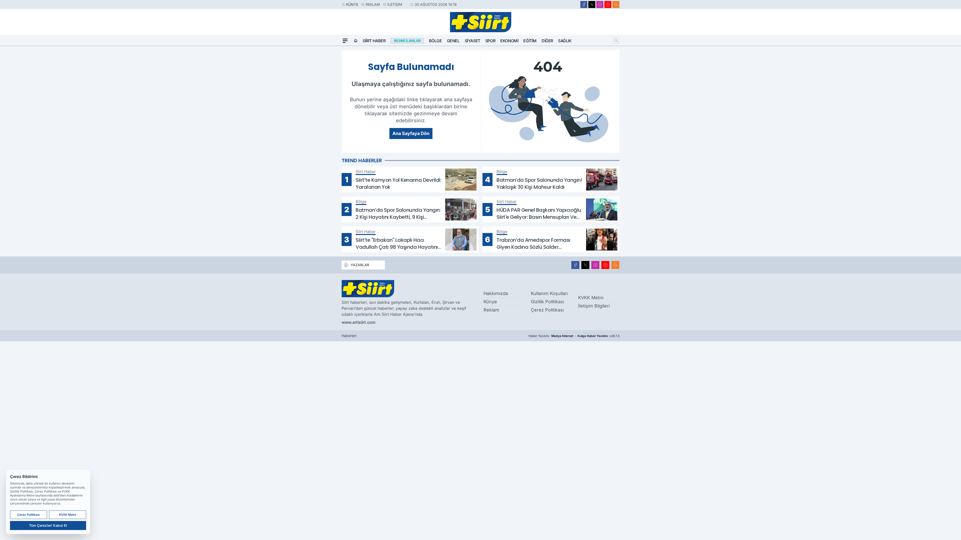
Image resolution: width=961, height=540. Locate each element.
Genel (453, 40)
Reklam (373, 4)
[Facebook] (583, 4)
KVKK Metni (590, 297)
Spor (490, 40)
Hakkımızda (496, 293)
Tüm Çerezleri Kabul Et (48, 525)
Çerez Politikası (547, 309)
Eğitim (530, 40)
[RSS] (615, 4)
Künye (352, 4)
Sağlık (565, 40)
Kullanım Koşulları (549, 293)
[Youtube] (607, 4)
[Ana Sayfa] (356, 40)
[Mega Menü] (345, 40)
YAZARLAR (360, 265)
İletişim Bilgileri (594, 305)
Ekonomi (509, 40)
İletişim (394, 4)
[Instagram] (599, 4)
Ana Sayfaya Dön (410, 133)
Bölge (435, 40)
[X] (591, 4)
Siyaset (472, 40)
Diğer (547, 40)
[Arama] (616, 40)
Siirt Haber (374, 40)
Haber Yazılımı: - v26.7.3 (574, 336)
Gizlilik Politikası (547, 301)
